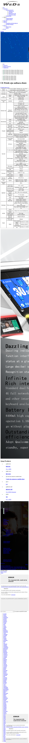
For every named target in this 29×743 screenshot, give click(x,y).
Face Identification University (7, 567)
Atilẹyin (5, 22)
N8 (7, 497)
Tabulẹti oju (11, 11)
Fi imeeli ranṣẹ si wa (5, 87)
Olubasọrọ (5, 524)
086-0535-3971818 (7, 559)
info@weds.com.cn (7, 561)
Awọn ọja (5, 8)
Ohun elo (5, 20)
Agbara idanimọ (9, 18)
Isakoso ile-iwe (6, 553)
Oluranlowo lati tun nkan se (12, 23)
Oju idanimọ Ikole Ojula (17, 568)
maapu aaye (7, 565)
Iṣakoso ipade (6, 551)
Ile (3, 7)
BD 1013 (8, 474)
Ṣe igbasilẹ (5, 522)
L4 (6, 484)
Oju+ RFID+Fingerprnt (11, 492)
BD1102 (8, 466)
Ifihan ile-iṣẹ (8, 26)
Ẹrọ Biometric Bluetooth (10, 569)
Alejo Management (7, 549)
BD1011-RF (9, 489)
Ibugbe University (7, 550)
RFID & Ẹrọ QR (12, 13)
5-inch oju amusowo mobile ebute (15, 479)
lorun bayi (3, 563)
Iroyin (7, 28)
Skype (2, 573)
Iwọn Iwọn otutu (12, 14)
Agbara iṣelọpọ (9, 19)
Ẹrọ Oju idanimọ (7, 568)
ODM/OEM (8, 16)
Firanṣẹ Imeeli (4, 571)
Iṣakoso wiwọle (6, 548)
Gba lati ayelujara (9, 24)
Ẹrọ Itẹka (11, 12)
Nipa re (4, 25)
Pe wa (4, 29)
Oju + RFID (8, 469)
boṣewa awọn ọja (9, 10)
